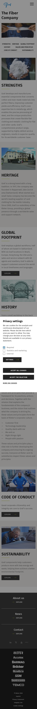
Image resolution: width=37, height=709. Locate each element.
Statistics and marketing (17, 351)
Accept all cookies (18, 370)
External (10, 354)
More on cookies (10, 383)
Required (10, 347)
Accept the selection (18, 377)
